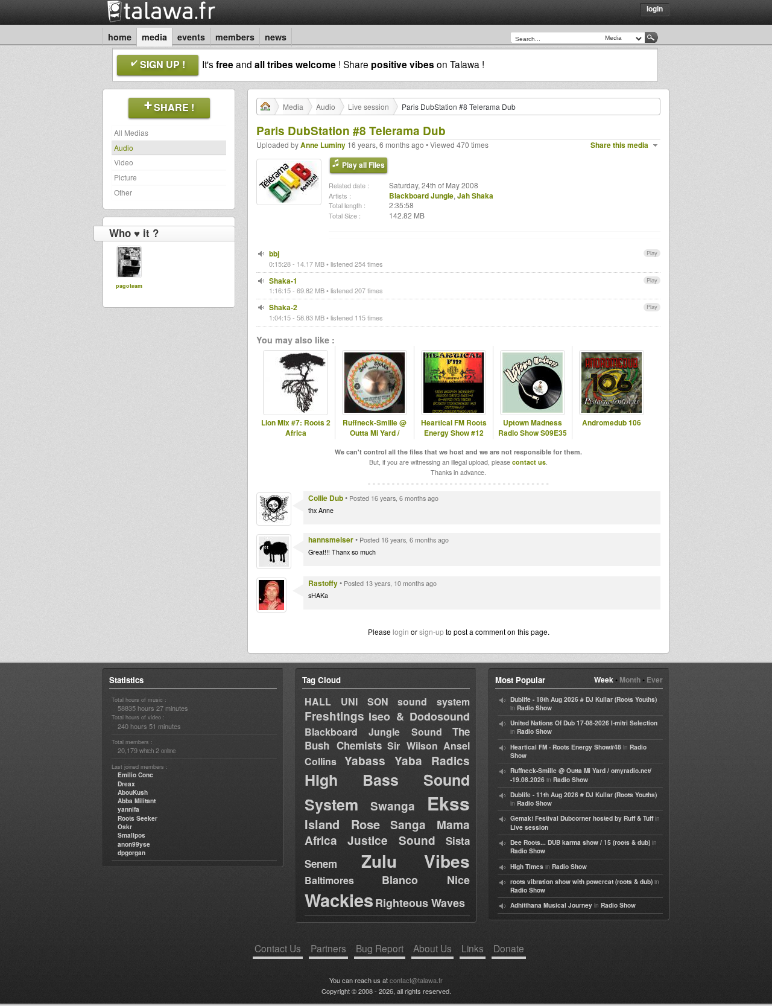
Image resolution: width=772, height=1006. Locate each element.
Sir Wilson (412, 746)
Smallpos (131, 835)
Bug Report (379, 948)
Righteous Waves (420, 903)
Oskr (125, 827)
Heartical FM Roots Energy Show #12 (454, 428)
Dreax (126, 784)
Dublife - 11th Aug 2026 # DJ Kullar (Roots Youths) (583, 795)
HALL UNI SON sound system (387, 701)
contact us (529, 461)
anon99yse (134, 844)
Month (630, 679)
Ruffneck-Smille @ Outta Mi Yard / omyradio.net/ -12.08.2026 (375, 438)
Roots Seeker (137, 818)
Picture (125, 177)
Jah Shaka (475, 195)
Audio (123, 147)
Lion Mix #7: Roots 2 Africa (296, 428)
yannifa (128, 809)
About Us (432, 948)
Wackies (339, 899)
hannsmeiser (330, 539)
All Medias (131, 132)
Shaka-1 (283, 280)
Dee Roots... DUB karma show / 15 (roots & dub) (580, 842)
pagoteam (129, 286)
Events (191, 37)
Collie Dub (325, 497)
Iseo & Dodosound (419, 716)
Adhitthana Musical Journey (551, 905)
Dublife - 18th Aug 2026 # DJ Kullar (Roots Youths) (583, 699)
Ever (655, 679)
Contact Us (278, 948)
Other (123, 192)
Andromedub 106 (611, 423)
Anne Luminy (323, 144)
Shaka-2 (283, 307)
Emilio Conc (135, 775)
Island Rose (342, 824)
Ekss (448, 803)
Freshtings (334, 716)
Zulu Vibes (415, 860)
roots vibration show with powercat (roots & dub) (581, 881)
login (401, 631)
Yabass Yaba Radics (407, 761)
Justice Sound (391, 840)
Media (154, 37)
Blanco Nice (426, 880)
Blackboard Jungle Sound (373, 732)
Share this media (619, 145)
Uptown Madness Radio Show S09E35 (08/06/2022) (532, 433)
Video (123, 162)
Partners (328, 948)
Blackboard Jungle (421, 195)
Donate (508, 948)
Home (119, 37)
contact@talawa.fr (416, 980)
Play (652, 253)
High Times (526, 866)
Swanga (392, 806)
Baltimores (329, 880)
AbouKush (133, 792)
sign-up (431, 631)
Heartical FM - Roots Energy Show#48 (565, 747)
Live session (368, 106)
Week (603, 679)
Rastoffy (323, 583)
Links (472, 948)
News (275, 37)
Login (655, 8)
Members (235, 37)
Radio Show (534, 708)
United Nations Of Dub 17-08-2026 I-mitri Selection (583, 723)
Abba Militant (137, 801)
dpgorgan (131, 852)
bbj (274, 253)
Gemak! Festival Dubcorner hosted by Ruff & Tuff (581, 818)
